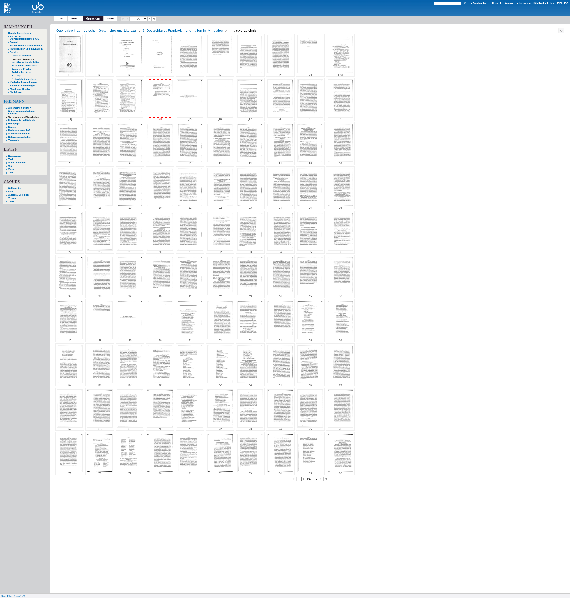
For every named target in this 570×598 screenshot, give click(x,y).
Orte (10, 191)
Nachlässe (16, 92)
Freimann (14, 101)
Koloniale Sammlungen (22, 85)
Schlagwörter (15, 188)
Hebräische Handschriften (26, 62)
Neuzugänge (15, 156)
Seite (110, 18)
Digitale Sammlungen (19, 33)
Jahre (11, 201)
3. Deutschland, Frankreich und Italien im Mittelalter (182, 30)
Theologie (13, 140)
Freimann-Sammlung (23, 59)
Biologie (14, 42)
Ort (10, 166)
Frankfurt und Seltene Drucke (26, 45)
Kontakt (509, 3)
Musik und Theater (20, 89)
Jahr (10, 172)
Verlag (11, 169)
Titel (60, 18)
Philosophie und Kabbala (21, 120)
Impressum (525, 3)
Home (495, 3)
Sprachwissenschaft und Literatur (21, 112)
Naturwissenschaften (19, 137)
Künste (12, 127)
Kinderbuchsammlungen (23, 82)
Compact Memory (21, 55)
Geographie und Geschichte (23, 117)
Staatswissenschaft (19, 133)
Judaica (14, 52)
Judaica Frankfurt (21, 72)
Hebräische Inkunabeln (24, 65)
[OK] (465, 3)
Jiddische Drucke (21, 69)
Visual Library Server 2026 (13, 596)
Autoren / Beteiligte (18, 195)
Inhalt (75, 18)
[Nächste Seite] (149, 19)
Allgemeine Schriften (19, 108)
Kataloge (16, 75)
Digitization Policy (544, 3)
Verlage (12, 198)
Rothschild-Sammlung (24, 79)
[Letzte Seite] (154, 19)
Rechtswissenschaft (19, 130)
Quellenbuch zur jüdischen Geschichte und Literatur (96, 30)
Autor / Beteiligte (17, 162)
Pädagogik (14, 123)
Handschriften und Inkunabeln (26, 49)
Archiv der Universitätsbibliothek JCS (24, 37)
